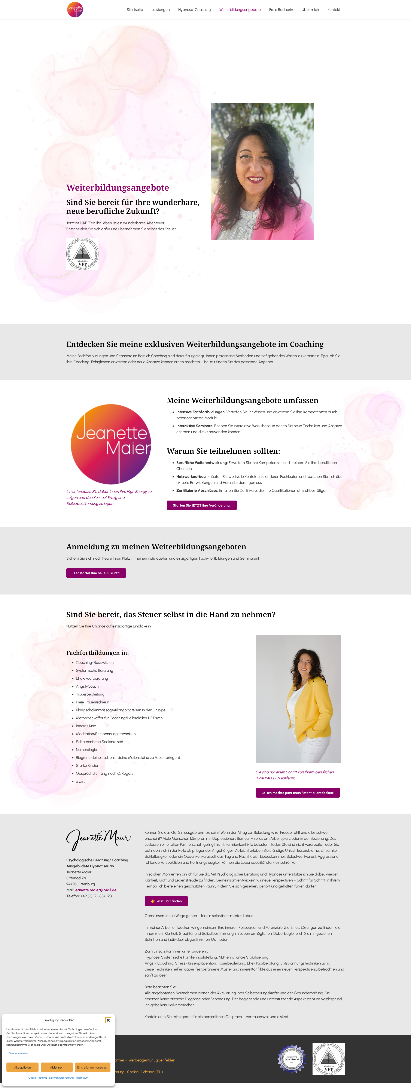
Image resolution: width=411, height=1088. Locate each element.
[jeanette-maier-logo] (75, 9)
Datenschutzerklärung (61, 1077)
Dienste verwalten (19, 1053)
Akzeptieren (22, 1067)
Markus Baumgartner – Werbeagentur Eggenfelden (132, 1060)
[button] (108, 1020)
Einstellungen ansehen (92, 1067)
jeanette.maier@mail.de (95, 890)
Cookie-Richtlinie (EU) (145, 1072)
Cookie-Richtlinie (37, 1077)
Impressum (82, 1077)
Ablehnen (56, 1067)
